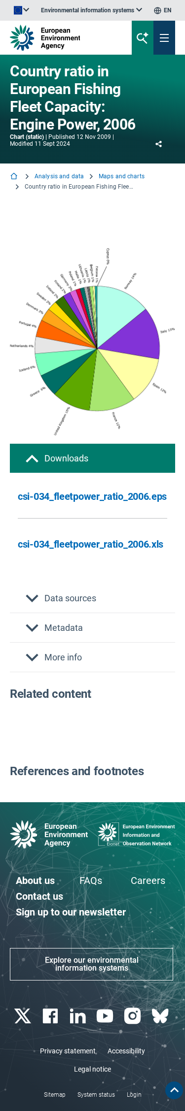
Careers (148, 880)
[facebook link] (51, 1016)
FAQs (90, 880)
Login (134, 1094)
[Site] (62, 38)
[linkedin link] (78, 1016)
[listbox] (91, 10)
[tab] (92, 458)
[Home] (15, 177)
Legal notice (92, 1069)
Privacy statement (68, 1051)
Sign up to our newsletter (71, 912)
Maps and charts (122, 176)
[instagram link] (134, 1016)
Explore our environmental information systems (92, 964)
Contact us (39, 896)
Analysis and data (59, 176)
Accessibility (126, 1051)
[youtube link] (106, 1016)
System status (96, 1094)
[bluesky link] (161, 1016)
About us (35, 880)
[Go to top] (174, 1090)
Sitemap (55, 1094)
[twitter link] (23, 1016)
